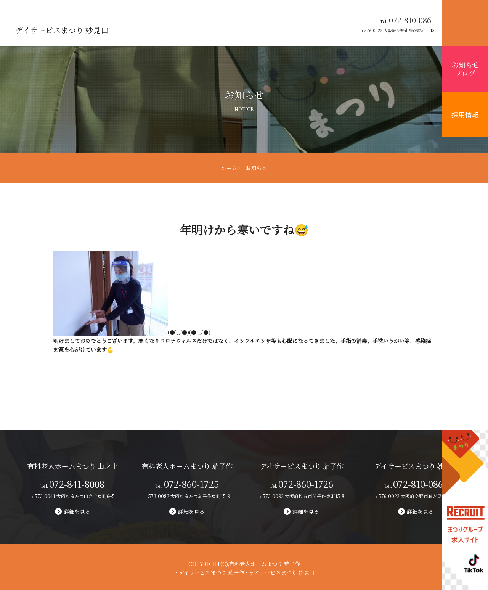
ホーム (229, 168)
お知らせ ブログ (465, 68)
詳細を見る (77, 511)
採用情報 (465, 114)
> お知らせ (252, 168)
